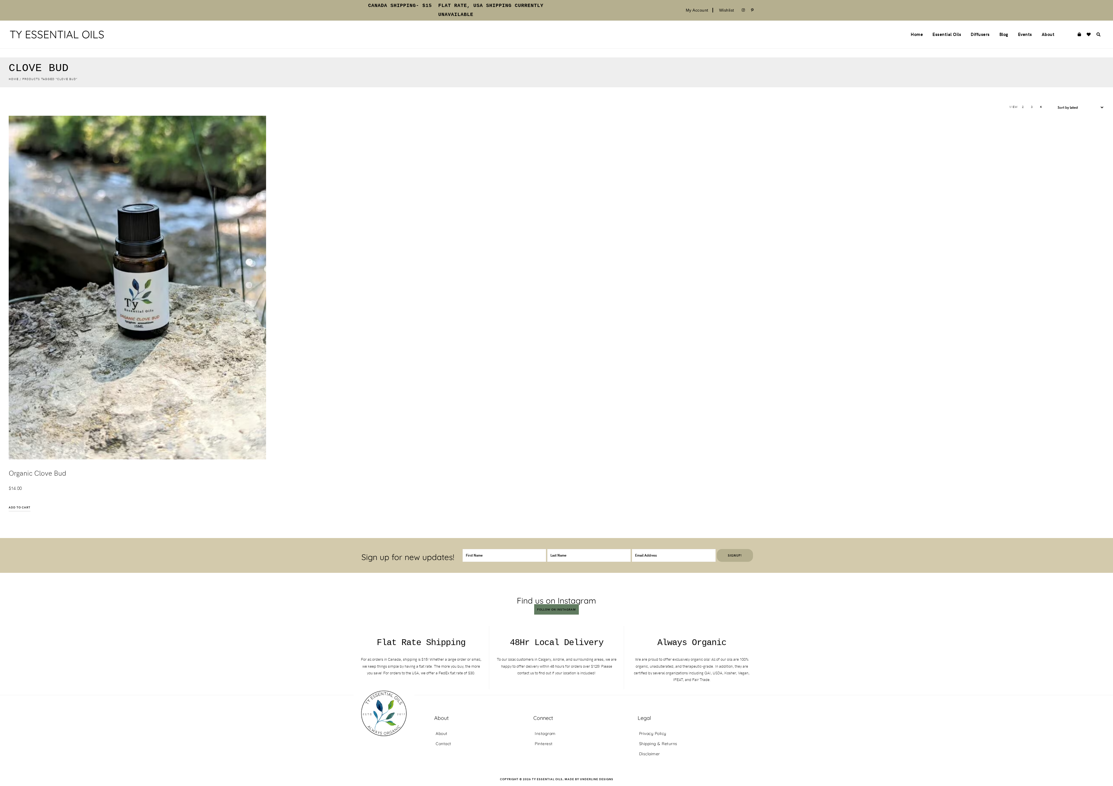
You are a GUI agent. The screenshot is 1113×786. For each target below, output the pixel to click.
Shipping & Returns (658, 743)
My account (697, 10)
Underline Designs (596, 779)
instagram (545, 733)
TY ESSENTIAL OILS (57, 34)
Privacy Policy (652, 733)
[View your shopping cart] (1079, 34)
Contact (443, 743)
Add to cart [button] (19, 507)
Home (14, 79)
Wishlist (726, 10)
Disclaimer (649, 753)
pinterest (544, 743)
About (442, 733)
